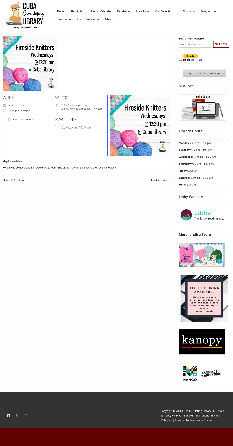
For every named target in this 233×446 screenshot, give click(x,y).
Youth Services (86, 19)
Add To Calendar (21, 119)
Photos (186, 11)
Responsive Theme (201, 420)
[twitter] (17, 415)
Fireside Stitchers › (161, 180)
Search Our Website (191, 38)
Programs (207, 11)
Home (61, 11)
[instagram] (26, 415)
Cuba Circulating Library (74, 105)
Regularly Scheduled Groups (77, 127)
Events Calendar (101, 11)
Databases (123, 11)
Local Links (142, 11)
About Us (76, 11)
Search (221, 44)
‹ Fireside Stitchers (13, 180)
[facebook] (9, 415)
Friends (109, 19)
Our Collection (164, 11)
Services (62, 19)
